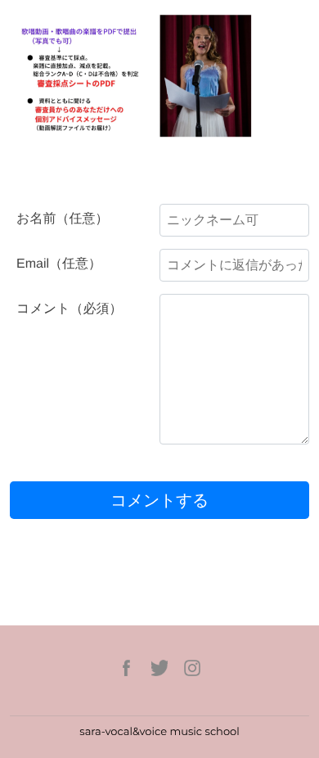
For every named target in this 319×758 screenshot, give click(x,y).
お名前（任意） (62, 219)
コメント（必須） (69, 309)
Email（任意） (58, 264)
